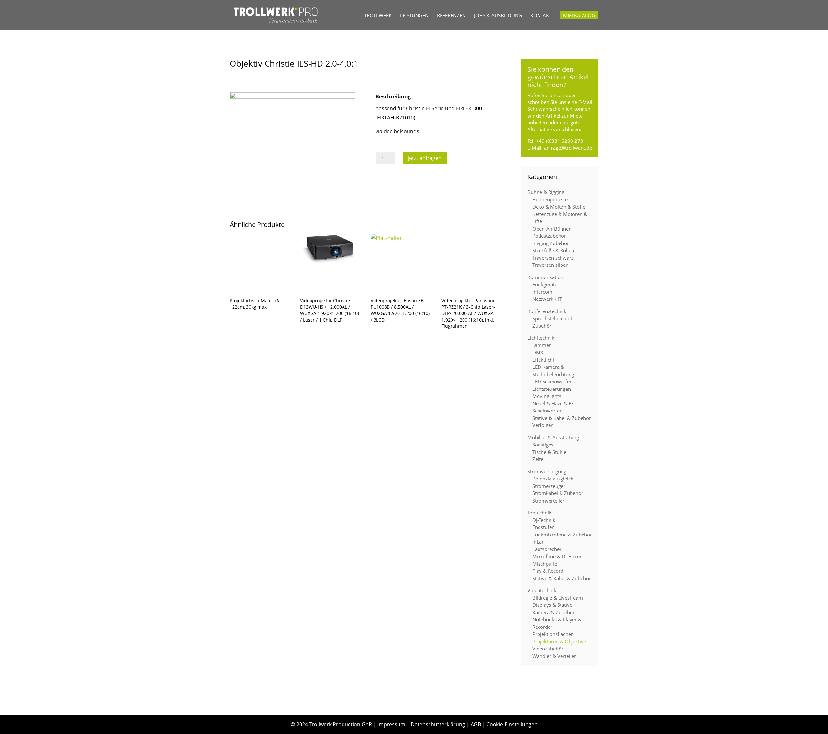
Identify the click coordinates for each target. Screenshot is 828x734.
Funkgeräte (544, 284)
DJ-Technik (543, 520)
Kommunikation (545, 277)
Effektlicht (543, 359)
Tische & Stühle (549, 452)
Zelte (537, 459)
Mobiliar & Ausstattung (553, 437)
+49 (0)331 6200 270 (559, 141)
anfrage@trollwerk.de (568, 147)
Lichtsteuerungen (551, 389)
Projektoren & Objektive (559, 641)
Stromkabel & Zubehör (557, 493)
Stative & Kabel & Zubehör (561, 418)
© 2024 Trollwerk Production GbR (331, 724)
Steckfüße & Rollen (553, 250)
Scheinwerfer (546, 410)
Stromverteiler (548, 500)
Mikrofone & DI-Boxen (557, 556)
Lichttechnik (541, 337)
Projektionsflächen (553, 634)
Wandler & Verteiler (554, 656)
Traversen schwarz (552, 257)
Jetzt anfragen (424, 158)
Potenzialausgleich (552, 478)
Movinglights (546, 396)
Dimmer (541, 345)
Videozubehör (547, 648)
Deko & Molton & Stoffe (558, 206)
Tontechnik (539, 512)
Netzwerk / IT (547, 299)
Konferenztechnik (547, 311)
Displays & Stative (552, 605)
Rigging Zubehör (550, 243)
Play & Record (547, 571)
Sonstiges (542, 444)
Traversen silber (550, 265)
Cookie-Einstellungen (512, 724)
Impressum (391, 724)
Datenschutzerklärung (438, 724)
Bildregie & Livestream (557, 597)
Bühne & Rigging (546, 192)
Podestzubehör (549, 235)
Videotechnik (542, 590)
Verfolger (542, 425)
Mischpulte (544, 563)
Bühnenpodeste (550, 199)
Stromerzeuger (548, 486)
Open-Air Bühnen (552, 228)
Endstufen (543, 527)
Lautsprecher (546, 549)
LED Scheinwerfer (552, 381)
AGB (476, 724)
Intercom (542, 291)
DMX (537, 352)
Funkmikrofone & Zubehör (562, 534)
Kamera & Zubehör (553, 612)
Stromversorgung (547, 471)
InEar (538, 541)
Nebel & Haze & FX (553, 403)
